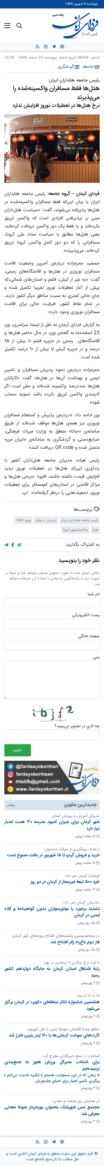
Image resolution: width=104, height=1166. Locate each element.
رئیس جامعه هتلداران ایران (79, 520)
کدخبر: (95, 58)
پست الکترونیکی (86, 615)
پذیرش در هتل (46, 520)
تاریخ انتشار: (66, 58)
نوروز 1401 (23, 520)
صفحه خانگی (89, 637)
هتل (95, 529)
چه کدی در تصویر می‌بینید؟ (77, 726)
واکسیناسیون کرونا (75, 529)
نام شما (94, 595)
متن (96, 657)
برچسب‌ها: (83, 509)
